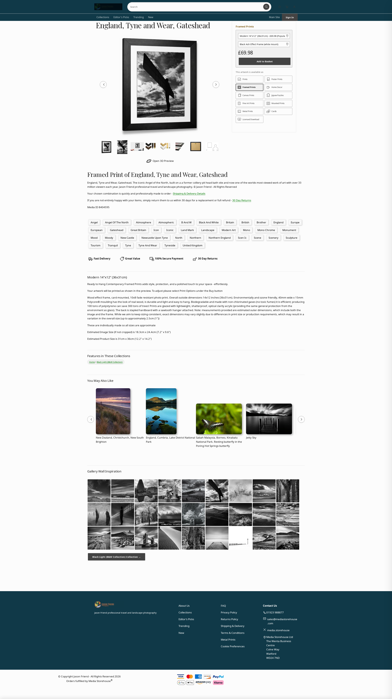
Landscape (207, 230)
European (97, 230)
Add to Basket (265, 61)
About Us (184, 605)
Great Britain (138, 230)
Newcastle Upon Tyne (154, 237)
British (245, 222)
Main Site (274, 17)
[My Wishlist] (279, 6)
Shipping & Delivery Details (189, 193)
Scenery (273, 237)
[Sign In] (294, 6)
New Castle (127, 237)
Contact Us (270, 605)
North (178, 237)
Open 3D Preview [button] (163, 161)
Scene (257, 237)
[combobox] (195, 7)
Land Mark (187, 230)
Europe (295, 222)
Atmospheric (166, 222)
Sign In (290, 17)
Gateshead (116, 230)
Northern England (220, 237)
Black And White (209, 222)
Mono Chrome (266, 230)
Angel (94, 222)
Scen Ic (242, 237)
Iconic (169, 230)
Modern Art (229, 230)
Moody (109, 237)
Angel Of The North (117, 222)
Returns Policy (229, 619)
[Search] (266, 7)
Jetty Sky (251, 437)
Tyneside (169, 245)
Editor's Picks (121, 17)
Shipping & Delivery (232, 626)
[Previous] (103, 84)
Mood (94, 237)
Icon (156, 230)
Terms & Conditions (232, 633)
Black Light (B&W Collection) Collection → (116, 556)
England (278, 222)
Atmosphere (143, 222)
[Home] (108, 6)
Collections (102, 17)
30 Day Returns (241, 200)
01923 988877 (275, 612)
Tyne (128, 245)
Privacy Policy (229, 612)
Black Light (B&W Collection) (110, 362)
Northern (195, 237)
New (150, 17)
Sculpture (291, 237)
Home (92, 362)
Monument (289, 230)
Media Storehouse (100, 681)
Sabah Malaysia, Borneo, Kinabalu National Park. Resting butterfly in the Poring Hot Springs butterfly (219, 442)
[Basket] (287, 6)
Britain (230, 222)
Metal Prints (228, 639)
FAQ (223, 605)
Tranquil (113, 245)
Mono (246, 230)
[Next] (216, 84)
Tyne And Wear (147, 245)
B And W (186, 222)
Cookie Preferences (233, 646)
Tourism (95, 245)
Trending (138, 17)
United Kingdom (192, 245)
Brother (261, 222)
